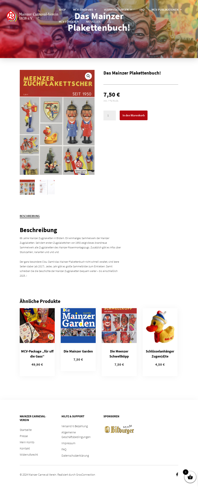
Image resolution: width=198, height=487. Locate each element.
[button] (88, 76)
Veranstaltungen (116, 9)
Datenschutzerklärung (75, 455)
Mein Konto (27, 442)
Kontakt (25, 448)
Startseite (26, 430)
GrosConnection (85, 474)
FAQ (142, 9)
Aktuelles (93, 21)
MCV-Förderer (69, 21)
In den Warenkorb (134, 115)
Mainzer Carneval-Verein (42, 474)
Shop (62, 9)
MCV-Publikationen (165, 9)
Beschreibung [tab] (30, 216)
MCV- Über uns (83, 9)
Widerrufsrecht (29, 454)
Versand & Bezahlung (74, 426)
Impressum (68, 443)
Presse (24, 436)
